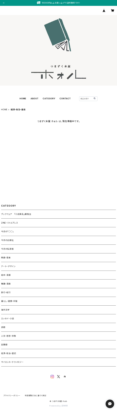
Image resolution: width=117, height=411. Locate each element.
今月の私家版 (7, 249)
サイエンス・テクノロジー (12, 362)
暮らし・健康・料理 (9, 301)
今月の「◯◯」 (7, 231)
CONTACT (65, 98)
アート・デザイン (8, 266)
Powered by (55, 406)
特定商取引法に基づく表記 (35, 395)
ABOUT (35, 98)
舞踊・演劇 (6, 283)
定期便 (4, 344)
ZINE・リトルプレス (9, 223)
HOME (23, 98)
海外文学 (5, 310)
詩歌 (3, 327)
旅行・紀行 (6, 292)
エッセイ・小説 (7, 318)
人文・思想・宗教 (8, 336)
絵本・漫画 (6, 275)
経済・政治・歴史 (8, 353)
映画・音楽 (6, 257)
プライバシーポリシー (11, 395)
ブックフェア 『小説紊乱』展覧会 (16, 214)
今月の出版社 (7, 240)
